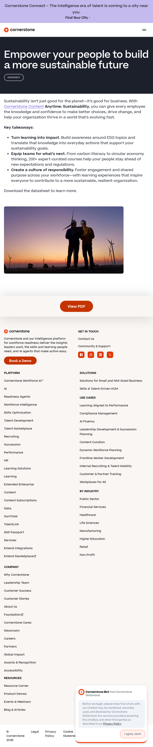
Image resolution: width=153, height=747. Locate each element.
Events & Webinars (17, 702)
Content (10, 492)
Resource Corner (16, 686)
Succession (12, 444)
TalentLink (11, 524)
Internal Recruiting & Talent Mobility (106, 466)
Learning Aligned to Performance (104, 405)
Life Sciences (89, 523)
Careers (10, 639)
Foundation (12, 615)
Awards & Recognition (20, 662)
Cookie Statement (70, 734)
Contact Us (86, 339)
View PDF (76, 306)
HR (6, 460)
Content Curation (92, 442)
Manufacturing (90, 531)
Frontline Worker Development (102, 458)
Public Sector (89, 499)
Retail (84, 547)
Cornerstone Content (24, 106)
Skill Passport (14, 532)
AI (5, 389)
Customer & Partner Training (100, 474)
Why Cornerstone (16, 575)
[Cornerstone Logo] (19, 30)
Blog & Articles (15, 710)
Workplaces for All (93, 482)
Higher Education (92, 539)
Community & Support (94, 346)
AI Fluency (87, 421)
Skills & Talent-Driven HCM (99, 389)
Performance (13, 452)
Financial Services (93, 507)
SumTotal (11, 516)
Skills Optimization (17, 413)
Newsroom (12, 631)
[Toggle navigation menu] (143, 29)
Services (10, 540)
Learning (10, 476)
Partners (10, 647)
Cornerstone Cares (17, 623)
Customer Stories (16, 599)
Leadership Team (16, 583)
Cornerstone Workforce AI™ (23, 381)
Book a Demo (20, 361)
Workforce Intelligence (20, 405)
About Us (10, 607)
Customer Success (17, 591)
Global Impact (14, 654)
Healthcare (88, 515)
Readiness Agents (17, 397)
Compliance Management (98, 413)
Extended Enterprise (19, 484)
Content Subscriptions (20, 500)
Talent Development (18, 421)
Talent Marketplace (18, 429)
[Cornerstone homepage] (39, 331)
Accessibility (13, 670)
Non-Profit (87, 555)
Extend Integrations (18, 548)
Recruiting (11, 437)
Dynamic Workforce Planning (101, 450)
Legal (35, 732)
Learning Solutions (17, 468)
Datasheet (14, 77)
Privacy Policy (50, 734)
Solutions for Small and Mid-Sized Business (111, 381)
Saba (7, 508)
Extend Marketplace (18, 556)
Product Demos (15, 694)
